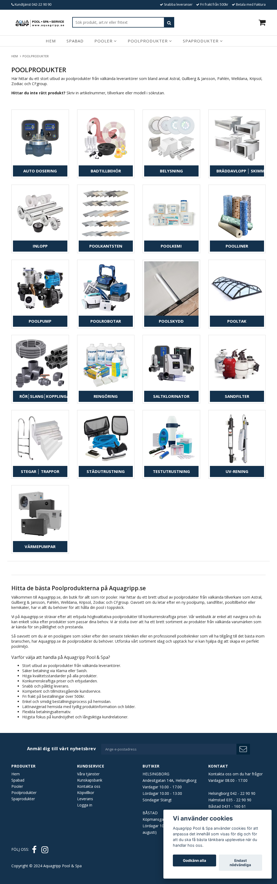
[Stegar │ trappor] (40, 439)
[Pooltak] (237, 288)
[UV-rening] (237, 439)
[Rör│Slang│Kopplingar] (40, 363)
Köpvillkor (85, 792)
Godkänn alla (194, 860)
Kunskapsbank (89, 780)
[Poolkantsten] (106, 213)
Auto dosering (40, 171)
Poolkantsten (105, 246)
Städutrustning (106, 471)
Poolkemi (171, 246)
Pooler (104, 41)
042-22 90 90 (41, 4)
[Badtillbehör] (106, 138)
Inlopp (40, 246)
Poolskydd (171, 321)
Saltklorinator (171, 396)
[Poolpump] (40, 288)
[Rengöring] (106, 363)
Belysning (171, 171)
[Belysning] (171, 138)
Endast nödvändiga (240, 862)
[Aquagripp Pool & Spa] (39, 22)
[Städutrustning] (106, 439)
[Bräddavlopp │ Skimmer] (237, 138)
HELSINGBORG (156, 773)
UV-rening (237, 471)
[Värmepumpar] (40, 514)
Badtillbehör (106, 171)
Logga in (84, 805)
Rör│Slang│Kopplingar (43, 396)
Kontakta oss (88, 786)
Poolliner (237, 246)
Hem (51, 41)
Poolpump (40, 321)
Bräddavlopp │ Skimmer (240, 171)
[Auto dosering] (40, 138)
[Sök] (169, 22)
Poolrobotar (105, 321)
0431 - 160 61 (234, 806)
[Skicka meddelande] (243, 749)
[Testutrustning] (171, 439)
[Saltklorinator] (171, 363)
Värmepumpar (40, 546)
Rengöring (106, 396)
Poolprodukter (148, 41)
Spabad (75, 41)
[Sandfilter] (237, 363)
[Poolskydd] (171, 288)
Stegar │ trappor (40, 471)
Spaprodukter (201, 41)
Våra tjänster (88, 773)
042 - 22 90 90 (242, 793)
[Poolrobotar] (106, 288)
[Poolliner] (237, 213)
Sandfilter (237, 396)
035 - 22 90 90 (238, 799)
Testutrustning (171, 471)
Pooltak (236, 321)
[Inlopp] (40, 213)
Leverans (85, 798)
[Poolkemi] (171, 213)
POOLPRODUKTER (36, 56)
